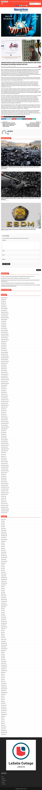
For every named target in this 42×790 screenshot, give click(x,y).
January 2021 (3, 419)
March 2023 (3, 372)
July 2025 (2, 321)
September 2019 (4, 448)
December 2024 (4, 334)
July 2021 (2, 408)
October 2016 (3, 512)
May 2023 (3, 368)
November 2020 (4, 423)
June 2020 (3, 432)
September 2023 (4, 361)
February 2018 (3, 483)
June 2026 (3, 301)
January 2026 (3, 310)
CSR (2, 776)
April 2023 (3, 370)
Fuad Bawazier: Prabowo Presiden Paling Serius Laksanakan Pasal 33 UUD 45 (15, 278)
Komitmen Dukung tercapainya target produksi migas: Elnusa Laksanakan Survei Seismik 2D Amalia (32, 124)
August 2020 (3, 428)
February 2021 (3, 417)
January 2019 (3, 463)
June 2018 (3, 476)
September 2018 (4, 470)
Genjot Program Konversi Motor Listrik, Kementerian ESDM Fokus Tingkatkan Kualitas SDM (9, 124)
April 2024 (3, 348)
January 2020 (3, 441)
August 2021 (3, 406)
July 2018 (2, 474)
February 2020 (3, 439)
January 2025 (3, 332)
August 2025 (3, 319)
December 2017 (4, 487)
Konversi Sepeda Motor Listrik (19, 116)
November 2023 (4, 357)
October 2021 (3, 403)
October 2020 (3, 425)
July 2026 (2, 299)
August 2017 (3, 494)
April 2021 (3, 414)
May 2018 (3, 478)
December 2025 (4, 312)
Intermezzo (13, 66)
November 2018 (4, 467)
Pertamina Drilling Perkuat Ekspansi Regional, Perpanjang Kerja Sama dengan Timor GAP (17, 276)
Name (3, 250)
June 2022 (3, 388)
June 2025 (3, 323)
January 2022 (3, 397)
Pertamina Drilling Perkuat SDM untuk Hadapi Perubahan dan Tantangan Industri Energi (17, 283)
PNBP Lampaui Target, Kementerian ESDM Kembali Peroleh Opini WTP (18, 229)
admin (3, 66)
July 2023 (2, 365)
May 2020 (3, 434)
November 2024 (4, 335)
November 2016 (4, 510)
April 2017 (3, 501)
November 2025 (4, 314)
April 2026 (3, 304)
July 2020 (2, 430)
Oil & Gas (3, 783)
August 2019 (3, 450)
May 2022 (3, 390)
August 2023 (3, 363)
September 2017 (4, 492)
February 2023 (3, 374)
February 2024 (3, 352)
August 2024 (3, 341)
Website (3, 259)
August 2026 (3, 297)
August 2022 (3, 385)
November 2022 (4, 379)
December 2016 (4, 509)
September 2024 (4, 339)
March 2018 (3, 481)
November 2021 (4, 401)
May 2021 (3, 412)
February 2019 (3, 461)
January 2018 (3, 485)
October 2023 (3, 359)
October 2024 (3, 337)
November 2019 (4, 445)
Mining (3, 782)
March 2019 (3, 459)
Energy (5, 38)
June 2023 (3, 366)
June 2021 (3, 410)
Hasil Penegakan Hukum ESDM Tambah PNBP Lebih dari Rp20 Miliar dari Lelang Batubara (20, 198)
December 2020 (4, 421)
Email (3, 254)
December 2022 (4, 377)
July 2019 (2, 452)
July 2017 (2, 496)
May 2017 (3, 499)
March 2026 (3, 306)
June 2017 (3, 498)
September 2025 (4, 317)
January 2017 (3, 507)
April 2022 (3, 392)
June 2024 (3, 345)
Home (2, 38)
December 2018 (4, 465)
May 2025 (3, 325)
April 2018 (3, 479)
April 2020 (3, 436)
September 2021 (4, 405)
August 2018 (3, 472)
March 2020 (3, 437)
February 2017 (3, 505)
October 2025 (3, 315)
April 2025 (3, 326)
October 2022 (3, 381)
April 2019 (3, 458)
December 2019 (4, 443)
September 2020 (4, 427)
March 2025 (3, 328)
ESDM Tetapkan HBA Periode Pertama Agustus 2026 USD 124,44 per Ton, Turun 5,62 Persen (20, 167)
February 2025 (3, 330)
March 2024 (3, 350)
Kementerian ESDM (7, 116)
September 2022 (4, 383)
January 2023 (3, 376)
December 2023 (4, 355)
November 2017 (4, 489)
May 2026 (3, 303)
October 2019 (3, 447)
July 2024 (2, 343)
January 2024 (3, 354)
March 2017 (3, 503)
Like (40, 66)
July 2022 (2, 386)
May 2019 (3, 456)
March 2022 (3, 394)
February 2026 (3, 308)
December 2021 (4, 399)
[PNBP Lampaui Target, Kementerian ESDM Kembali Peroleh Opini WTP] (21, 215)
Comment (4, 240)
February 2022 (3, 396)
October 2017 (3, 490)
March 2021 (3, 416)
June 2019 (3, 454)
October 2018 (3, 468)
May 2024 (3, 346)
